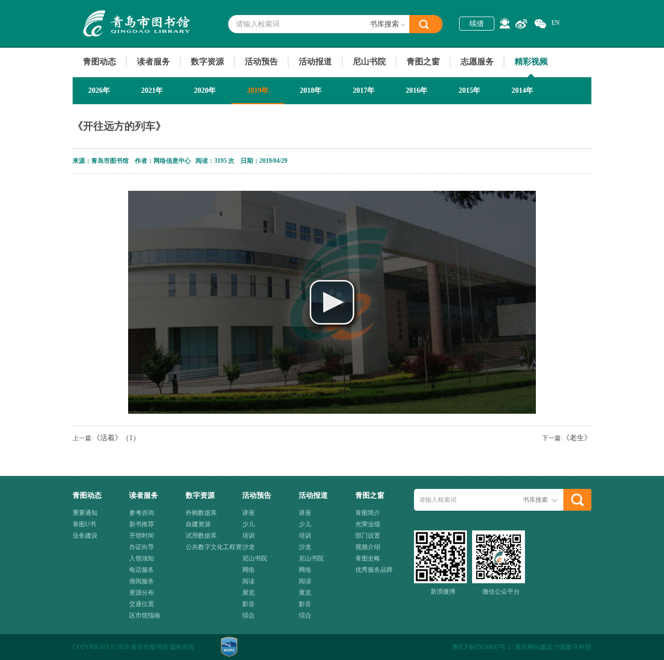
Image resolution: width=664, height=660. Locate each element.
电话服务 (141, 569)
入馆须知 (141, 558)
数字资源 (207, 61)
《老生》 (576, 438)
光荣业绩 (367, 524)
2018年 (311, 90)
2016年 (416, 90)
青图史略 (367, 558)
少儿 (248, 524)
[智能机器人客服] (505, 23)
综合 (248, 615)
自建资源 (198, 524)
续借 (476, 23)
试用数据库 (201, 535)
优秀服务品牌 (374, 569)
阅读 (248, 581)
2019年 (258, 90)
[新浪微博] (521, 24)
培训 (248, 535)
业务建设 (85, 535)
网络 (248, 569)
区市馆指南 (144, 615)
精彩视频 (531, 61)
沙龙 (248, 547)
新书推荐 (141, 524)
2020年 (205, 90)
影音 (248, 604)
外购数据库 (201, 512)
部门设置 (367, 535)
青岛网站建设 (533, 647)
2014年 (522, 90)
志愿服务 (477, 61)
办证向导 (141, 547)
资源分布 (141, 592)
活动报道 (315, 61)
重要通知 (85, 512)
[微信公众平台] (540, 24)
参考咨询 (141, 512)
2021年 (152, 90)
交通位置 (141, 604)
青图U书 (84, 524)
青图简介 (367, 512)
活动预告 (261, 61)
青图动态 (99, 61)
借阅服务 (141, 581)
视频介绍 (367, 547)
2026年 (99, 90)
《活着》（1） (116, 438)
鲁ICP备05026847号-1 (481, 647)
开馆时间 (141, 535)
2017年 (364, 90)
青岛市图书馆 (135, 23)
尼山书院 (369, 61)
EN (555, 22)
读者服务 (153, 61)
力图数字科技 (572, 647)
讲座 (248, 512)
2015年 (469, 90)
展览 (248, 592)
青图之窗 (423, 61)
